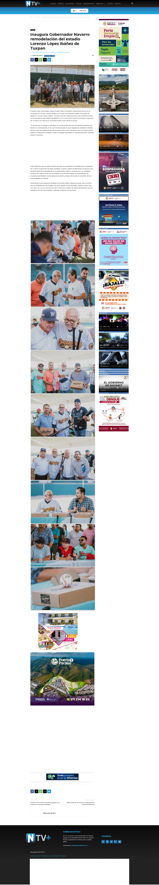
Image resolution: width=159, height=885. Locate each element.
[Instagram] (107, 841)
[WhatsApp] (41, 60)
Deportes (37, 17)
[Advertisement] (63, 24)
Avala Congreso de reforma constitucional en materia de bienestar (80, 803)
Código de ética (35, 856)
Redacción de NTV (37, 55)
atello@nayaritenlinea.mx (79, 845)
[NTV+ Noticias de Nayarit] (33, 3)
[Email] (45, 60)
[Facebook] (32, 60)
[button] (132, 4)
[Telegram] (49, 60)
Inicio (31, 17)
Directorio (63, 856)
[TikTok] (111, 841)
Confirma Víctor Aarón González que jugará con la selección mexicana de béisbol (44, 803)
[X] (36, 60)
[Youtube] (119, 841)
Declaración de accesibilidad (50, 856)
